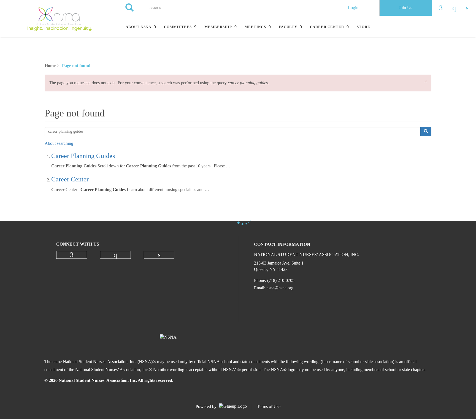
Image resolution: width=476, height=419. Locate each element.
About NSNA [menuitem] (138, 27)
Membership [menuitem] (218, 27)
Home (50, 65)
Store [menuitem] (363, 27)
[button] (425, 81)
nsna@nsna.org (279, 287)
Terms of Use (268, 406)
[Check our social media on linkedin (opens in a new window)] (159, 255)
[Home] (59, 18)
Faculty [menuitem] (288, 27)
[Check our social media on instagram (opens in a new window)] (115, 255)
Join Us (405, 7)
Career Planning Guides (83, 155)
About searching (59, 143)
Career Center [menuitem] (327, 27)
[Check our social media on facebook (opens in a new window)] (71, 255)
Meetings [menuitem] (255, 27)
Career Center (70, 179)
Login (353, 7)
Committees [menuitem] (178, 27)
